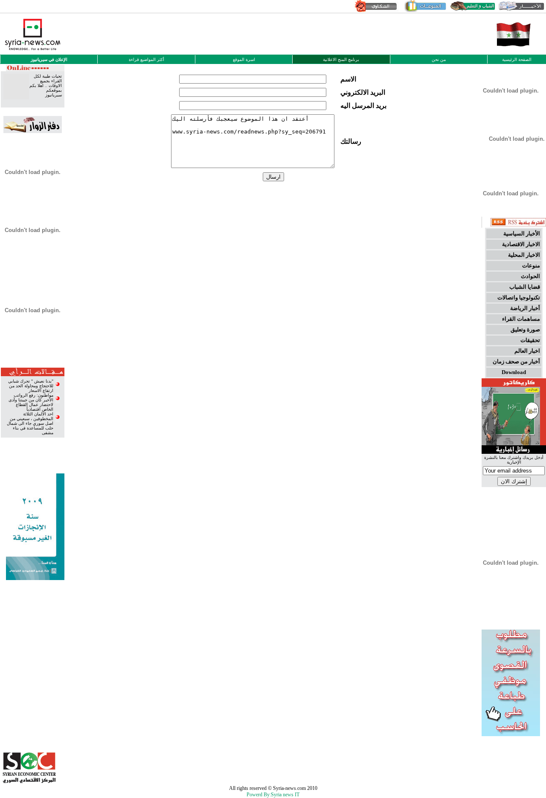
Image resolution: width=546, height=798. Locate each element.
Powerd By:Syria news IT (273, 795)
